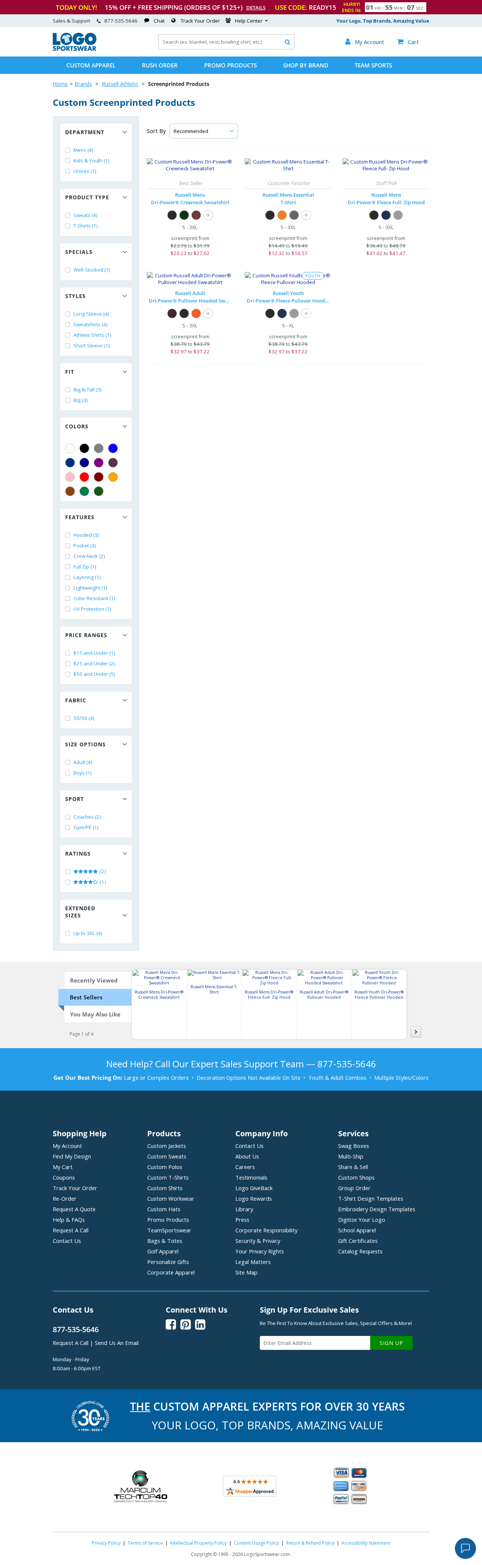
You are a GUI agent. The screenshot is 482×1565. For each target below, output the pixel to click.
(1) (102, 882)
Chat (159, 20)
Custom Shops (356, 1177)
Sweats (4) (85, 215)
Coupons (64, 1177)
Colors (76, 426)
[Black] (84, 448)
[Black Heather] (294, 215)
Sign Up (391, 1342)
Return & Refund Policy (310, 1543)
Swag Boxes (353, 1145)
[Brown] (70, 491)
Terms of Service (145, 1543)
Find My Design (72, 1156)
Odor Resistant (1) (94, 598)
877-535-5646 (120, 20)
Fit (69, 371)
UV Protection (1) (92, 608)
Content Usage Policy (256, 1543)
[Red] (84, 477)
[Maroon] (99, 477)
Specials (79, 251)
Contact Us (67, 1240)
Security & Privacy (257, 1240)
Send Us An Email (117, 1342)
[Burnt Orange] (282, 215)
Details (255, 7)
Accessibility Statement (366, 1543)
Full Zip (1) (84, 566)
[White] (70, 448)
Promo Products (230, 65)
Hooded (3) (86, 535)
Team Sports (373, 65)
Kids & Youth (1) (91, 160)
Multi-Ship (350, 1156)
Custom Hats (163, 1209)
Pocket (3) (84, 545)
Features (80, 517)
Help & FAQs (69, 1219)
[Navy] (84, 463)
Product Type (87, 197)
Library (244, 1209)
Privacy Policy (106, 1543)
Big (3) (80, 400)
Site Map (246, 1272)
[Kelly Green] (84, 491)
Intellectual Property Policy (198, 1543)
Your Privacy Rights (259, 1251)
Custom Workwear (170, 1198)
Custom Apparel (91, 65)
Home (60, 83)
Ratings (78, 853)
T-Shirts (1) (85, 225)
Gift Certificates (358, 1240)
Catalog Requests (360, 1251)
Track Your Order (200, 20)
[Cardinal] (113, 463)
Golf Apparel (162, 1251)
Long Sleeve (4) (91, 313)
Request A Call (70, 1230)
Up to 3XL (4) (87, 933)
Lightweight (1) (90, 587)
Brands (83, 83)
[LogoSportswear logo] (74, 49)
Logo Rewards (253, 1198)
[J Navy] (282, 313)
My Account (67, 1145)
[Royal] (70, 463)
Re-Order (64, 1198)
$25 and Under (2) (94, 663)
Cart (408, 42)
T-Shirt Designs (370, 1198)
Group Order (354, 1188)
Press (242, 1219)
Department (84, 132)
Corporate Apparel (171, 1272)
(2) (102, 871)
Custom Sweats (166, 1156)
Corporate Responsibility (266, 1230)
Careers (245, 1167)
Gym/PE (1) (86, 827)
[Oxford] (398, 215)
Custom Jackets (166, 1145)
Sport (74, 798)
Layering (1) (87, 577)
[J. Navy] (386, 215)
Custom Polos (164, 1167)
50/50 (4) (84, 718)
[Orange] (113, 477)
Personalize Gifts (168, 1261)
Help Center (248, 20)
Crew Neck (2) (89, 556)
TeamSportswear (169, 1230)
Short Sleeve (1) (91, 345)
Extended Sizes (80, 912)
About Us (247, 1156)
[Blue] (113, 448)
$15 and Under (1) (94, 653)
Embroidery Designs (376, 1209)
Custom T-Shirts (168, 1177)
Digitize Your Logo (361, 1219)
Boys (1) (82, 772)
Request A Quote (74, 1209)
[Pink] (70, 477)
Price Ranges (86, 635)
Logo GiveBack (254, 1188)
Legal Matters (253, 1261)
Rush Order (160, 65)
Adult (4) (82, 762)
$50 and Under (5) (94, 674)
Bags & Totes (164, 1240)
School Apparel (357, 1230)
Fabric (75, 700)
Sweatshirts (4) (90, 324)
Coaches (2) (87, 816)
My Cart (63, 1167)
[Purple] (99, 463)
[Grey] (99, 448)
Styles (75, 296)
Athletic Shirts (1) (92, 335)
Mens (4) (83, 150)
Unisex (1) (84, 171)
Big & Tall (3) (87, 389)
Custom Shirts (165, 1188)
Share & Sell (353, 1167)
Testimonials (251, 1177)
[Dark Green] (99, 491)
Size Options (85, 744)
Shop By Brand (305, 65)
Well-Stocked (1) (91, 269)
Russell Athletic (120, 83)
